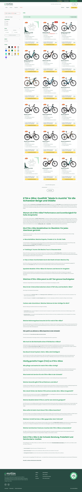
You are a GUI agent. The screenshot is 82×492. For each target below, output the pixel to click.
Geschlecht (7, 19)
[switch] (6, 13)
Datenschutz (11, 488)
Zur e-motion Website (73, 488)
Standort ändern (74, 16)
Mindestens (6, 30)
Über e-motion (45, 474)
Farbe (6, 44)
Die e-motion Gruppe (46, 478)
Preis (6, 28)
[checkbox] (5, 21)
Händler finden (74, 7)
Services (62, 7)
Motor (6, 39)
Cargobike (16, 7)
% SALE (21, 7)
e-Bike (6, 7)
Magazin (67, 7)
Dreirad (11, 7)
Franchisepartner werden (47, 476)
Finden (75, 4)
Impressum (6, 488)
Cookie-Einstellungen (18, 488)
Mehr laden (50, 190)
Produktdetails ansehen (32, 44)
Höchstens (14, 30)
